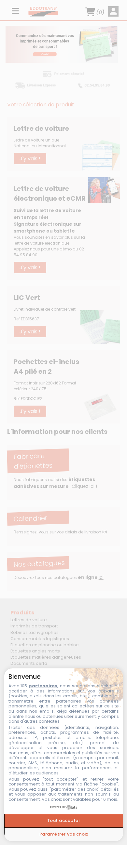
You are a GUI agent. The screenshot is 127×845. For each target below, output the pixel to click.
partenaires (43, 686)
